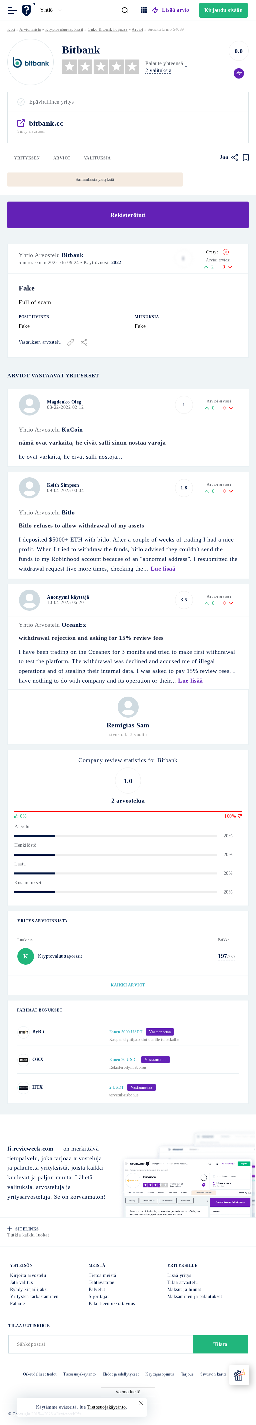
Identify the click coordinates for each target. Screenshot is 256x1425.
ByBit (38, 1031)
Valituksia (97, 158)
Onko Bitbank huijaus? (108, 29)
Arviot (62, 158)
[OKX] (23, 1060)
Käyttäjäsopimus (159, 1374)
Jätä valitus (21, 1282)
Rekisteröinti (128, 215)
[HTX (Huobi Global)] (23, 1088)
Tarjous (187, 1374)
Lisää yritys (179, 1275)
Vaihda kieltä (128, 1391)
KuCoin (72, 429)
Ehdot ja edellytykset (121, 1374)
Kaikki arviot (128, 985)
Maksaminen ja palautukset (194, 1296)
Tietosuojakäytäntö (79, 1374)
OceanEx (74, 624)
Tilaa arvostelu (182, 1282)
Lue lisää (163, 568)
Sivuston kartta (213, 1374)
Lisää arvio (175, 10)
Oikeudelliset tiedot (40, 1374)
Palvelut (97, 1289)
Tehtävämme (101, 1282)
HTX (37, 1087)
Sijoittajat (99, 1296)
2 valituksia (158, 70)
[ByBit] (23, 1032)
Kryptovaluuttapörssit (64, 29)
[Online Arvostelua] (29, 9)
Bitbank (73, 255)
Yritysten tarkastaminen (34, 1296)
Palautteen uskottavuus (112, 1303)
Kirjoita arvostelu (28, 1275)
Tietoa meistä (102, 1275)
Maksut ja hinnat (184, 1289)
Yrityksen (27, 158)
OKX (38, 1059)
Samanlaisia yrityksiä (95, 179)
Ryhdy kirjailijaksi (29, 1289)
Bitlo (68, 512)
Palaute (17, 1303)
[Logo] (30, 62)
